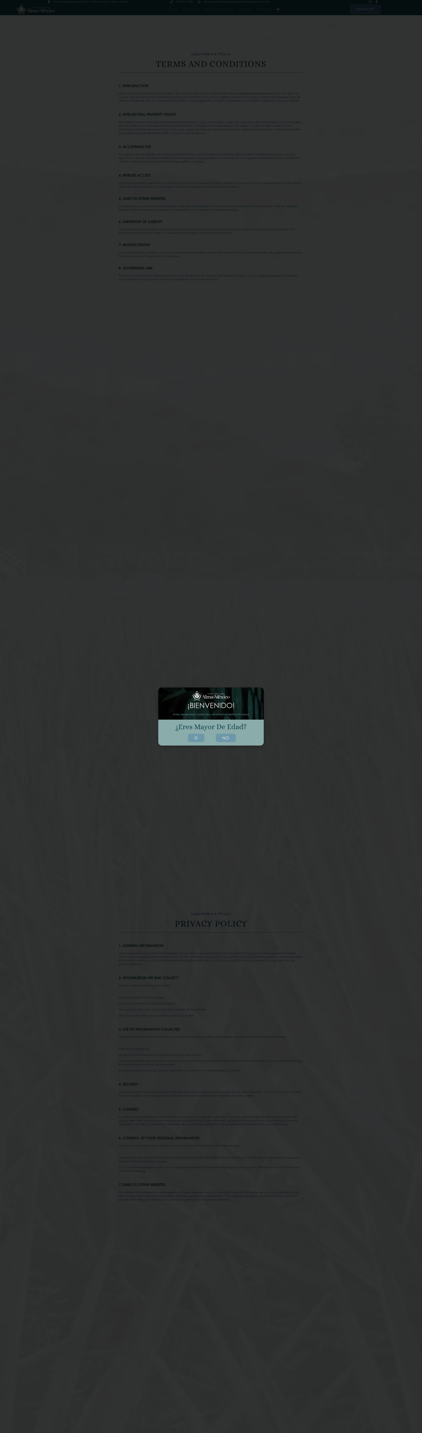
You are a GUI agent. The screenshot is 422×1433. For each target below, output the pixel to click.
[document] (211, 716)
